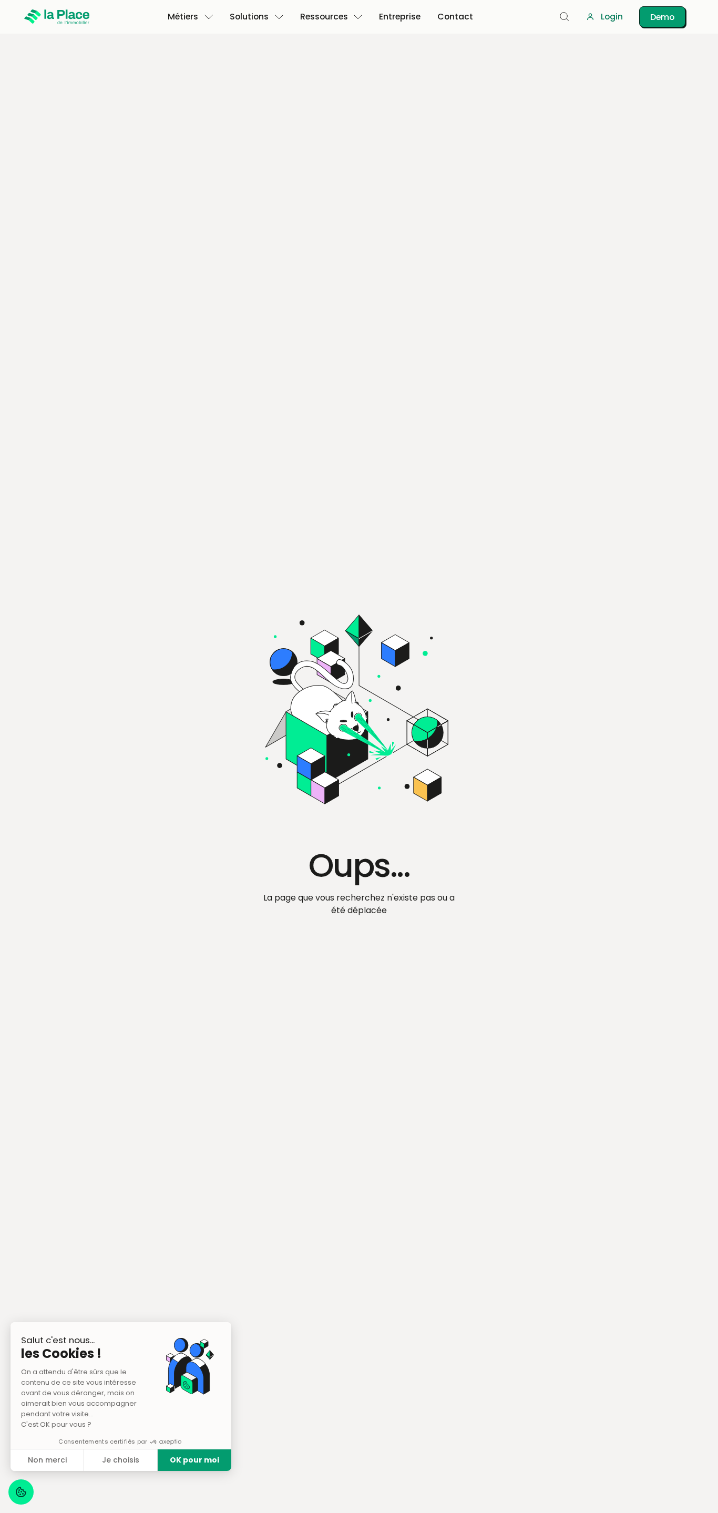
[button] (191, 17)
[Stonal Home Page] (56, 17)
